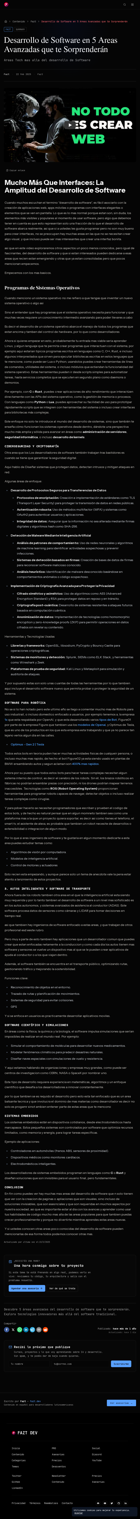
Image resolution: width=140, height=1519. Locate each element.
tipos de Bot (108, 720)
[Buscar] (124, 4)
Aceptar (78, 1513)
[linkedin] (26, 1329)
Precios (56, 1460)
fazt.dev (35, 1401)
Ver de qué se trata (62, 1288)
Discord (97, 1454)
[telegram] (32, 1329)
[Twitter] (112, 1503)
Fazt (33, 21)
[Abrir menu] (132, 4)
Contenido (19, 21)
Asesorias (58, 1454)
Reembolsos (51, 1503)
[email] (39, 1329)
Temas (15, 1466)
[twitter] (13, 1329)
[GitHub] (118, 1503)
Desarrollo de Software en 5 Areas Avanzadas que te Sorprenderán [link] (84, 21)
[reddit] (45, 1329)
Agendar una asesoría (25, 1288)
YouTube (97, 1460)
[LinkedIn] (125, 1503)
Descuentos (59, 1466)
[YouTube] (105, 1503)
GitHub (16, 1481)
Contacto (67, 1503)
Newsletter (59, 1475)
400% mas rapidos (85, 764)
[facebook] (6, 1329)
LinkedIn (17, 1488)
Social (96, 1448)
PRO (54, 1448)
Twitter (16, 1475)
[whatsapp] (19, 1329)
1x (6, 720)
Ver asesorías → (121, 1403)
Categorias (18, 1460)
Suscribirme (121, 1363)
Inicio (16, 1448)
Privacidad (18, 1503)
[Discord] (98, 1503)
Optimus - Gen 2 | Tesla (27, 744)
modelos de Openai (92, 725)
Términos (34, 1503)
